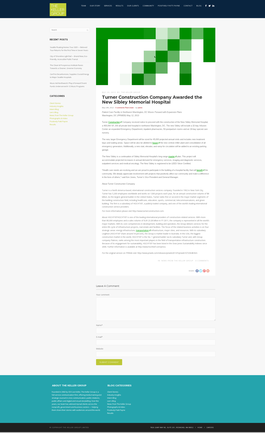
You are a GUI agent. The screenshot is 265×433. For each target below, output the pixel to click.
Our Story (95, 6)
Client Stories (55, 103)
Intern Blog (54, 109)
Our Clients (133, 6)
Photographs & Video (58, 118)
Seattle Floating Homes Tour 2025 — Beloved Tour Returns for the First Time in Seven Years (69, 49)
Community (148, 6)
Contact (188, 6)
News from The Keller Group (177, 261)
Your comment (102, 294)
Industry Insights (56, 106)
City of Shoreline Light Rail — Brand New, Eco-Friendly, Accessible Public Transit (69, 57)
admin (140, 108)
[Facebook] (206, 5)
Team (83, 6)
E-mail (99, 337)
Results (119, 6)
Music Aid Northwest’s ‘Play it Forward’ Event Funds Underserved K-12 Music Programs (68, 84)
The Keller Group (131, 92)
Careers (210, 427)
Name (99, 325)
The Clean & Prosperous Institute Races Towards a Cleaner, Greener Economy (66, 66)
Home (200, 427)
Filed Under (129, 108)
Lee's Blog (54, 112)
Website (99, 348)
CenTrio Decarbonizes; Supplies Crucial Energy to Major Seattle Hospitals (69, 75)
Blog (199, 6)
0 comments (119, 108)
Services (108, 6)
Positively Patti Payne (169, 6)
